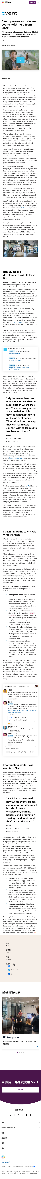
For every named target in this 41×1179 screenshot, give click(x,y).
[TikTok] (30, 1115)
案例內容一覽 (6, 79)
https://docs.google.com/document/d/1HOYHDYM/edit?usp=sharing (22, 711)
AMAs (28, 486)
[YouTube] (26, 1115)
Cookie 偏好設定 (18, 1167)
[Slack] (6, 2)
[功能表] (38, 2)
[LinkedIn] (10, 1115)
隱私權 (4, 1167)
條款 (9, 1167)
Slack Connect (25, 208)
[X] (22, 1115)
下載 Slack (5, 1162)
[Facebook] (18, 1115)
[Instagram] (14, 1115)
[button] (17, 1052)
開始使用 (32, 3)
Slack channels (18, 322)
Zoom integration (15, 458)
